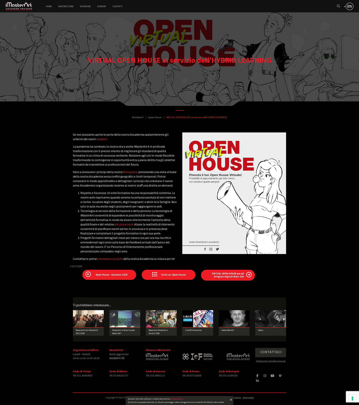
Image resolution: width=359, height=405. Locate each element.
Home (49, 6)
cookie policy (176, 398)
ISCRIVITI (115, 358)
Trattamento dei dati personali (271, 361)
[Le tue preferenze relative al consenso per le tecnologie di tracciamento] (352, 398)
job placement (124, 224)
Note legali (248, 397)
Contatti (117, 6)
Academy (101, 6)
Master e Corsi (65, 6)
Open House (154, 117)
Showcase (85, 6)
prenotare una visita (110, 259)
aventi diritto (234, 397)
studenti (101, 139)
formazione (130, 172)
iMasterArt (137, 117)
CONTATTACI (270, 351)
